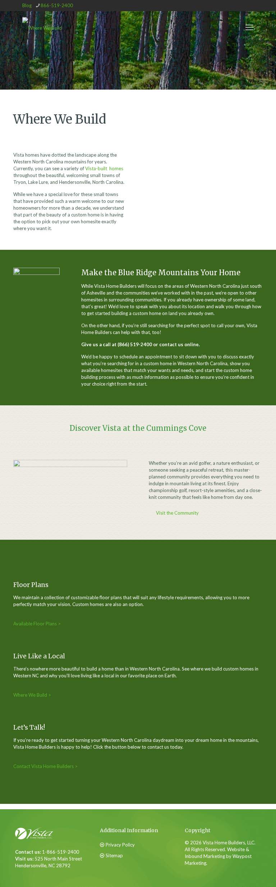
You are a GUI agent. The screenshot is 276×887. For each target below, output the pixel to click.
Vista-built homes (104, 168)
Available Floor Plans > (37, 623)
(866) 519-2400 (135, 344)
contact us (171, 344)
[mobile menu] (249, 27)
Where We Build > (32, 695)
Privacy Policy (120, 845)
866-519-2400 (57, 5)
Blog (27, 5)
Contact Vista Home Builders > (45, 766)
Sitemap (114, 855)
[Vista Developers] (42, 27)
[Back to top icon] (234, 869)
